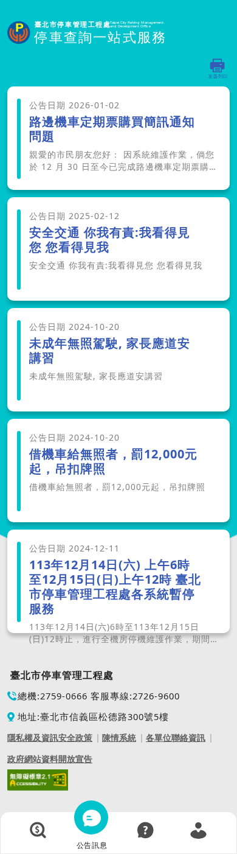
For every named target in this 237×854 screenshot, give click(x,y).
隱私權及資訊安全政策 (49, 737)
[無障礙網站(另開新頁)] (37, 779)
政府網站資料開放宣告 (49, 759)
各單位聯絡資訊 (175, 737)
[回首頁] (87, 33)
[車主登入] (198, 830)
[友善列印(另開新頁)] (218, 68)
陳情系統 (119, 737)
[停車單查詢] (38, 830)
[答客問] (145, 830)
